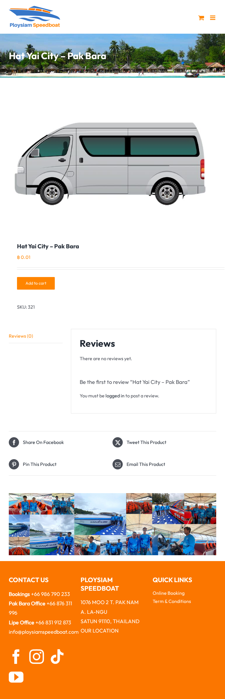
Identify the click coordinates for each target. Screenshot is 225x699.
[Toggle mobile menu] (213, 18)
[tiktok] (57, 656)
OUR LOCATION (100, 630)
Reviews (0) (21, 336)
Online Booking (169, 593)
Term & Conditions (172, 601)
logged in (115, 396)
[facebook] (16, 656)
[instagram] (36, 656)
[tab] (36, 336)
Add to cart (35, 283)
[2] (112, 161)
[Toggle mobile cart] (201, 18)
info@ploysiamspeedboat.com (44, 631)
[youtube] (16, 677)
